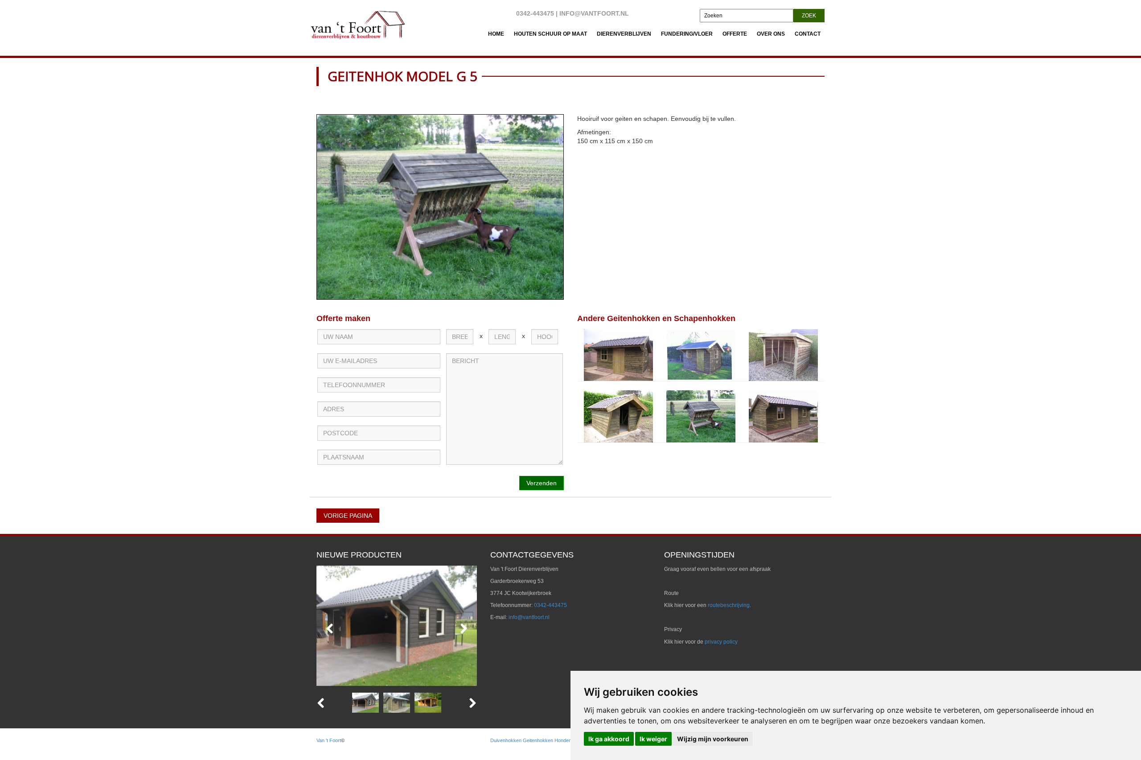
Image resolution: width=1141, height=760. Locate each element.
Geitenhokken (538, 740)
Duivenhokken (505, 740)
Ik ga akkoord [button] (608, 739)
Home (496, 34)
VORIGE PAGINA (348, 515)
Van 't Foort (328, 740)
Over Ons (771, 34)
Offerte (734, 34)
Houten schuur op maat (550, 34)
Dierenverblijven (624, 34)
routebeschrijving (729, 605)
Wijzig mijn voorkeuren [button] (712, 739)
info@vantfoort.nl (594, 13)
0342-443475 (535, 13)
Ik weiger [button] (653, 739)
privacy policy (721, 642)
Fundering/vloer (687, 34)
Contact (808, 34)
